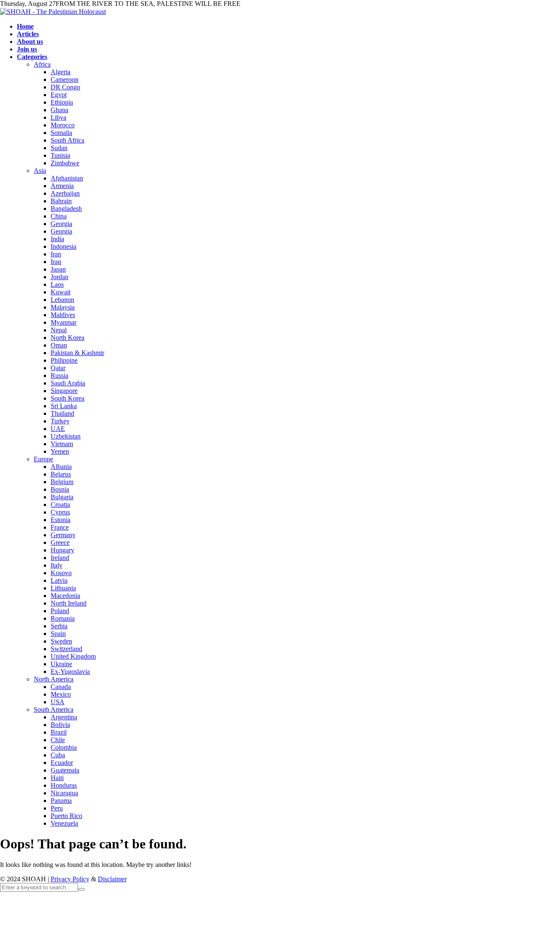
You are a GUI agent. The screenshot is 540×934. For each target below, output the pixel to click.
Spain (58, 633)
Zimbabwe (65, 163)
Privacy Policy (70, 879)
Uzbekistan (66, 436)
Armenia (62, 185)
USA (58, 701)
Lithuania (63, 588)
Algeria (60, 71)
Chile (58, 739)
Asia (40, 170)
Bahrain (61, 201)
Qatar (58, 367)
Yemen (60, 451)
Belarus (61, 474)
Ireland (60, 557)
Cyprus (60, 512)
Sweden (61, 641)
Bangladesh (66, 208)
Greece (60, 542)
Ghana (59, 109)
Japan (58, 269)
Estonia (60, 519)
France (60, 527)
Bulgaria (62, 497)
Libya (58, 117)
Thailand (62, 413)
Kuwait (60, 292)
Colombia (64, 747)
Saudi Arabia (68, 383)
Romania (63, 618)
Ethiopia (62, 102)
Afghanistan (67, 178)
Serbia (59, 626)
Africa (42, 64)
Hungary (62, 550)
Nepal (59, 330)
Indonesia (63, 246)
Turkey (60, 421)
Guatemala (65, 770)
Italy (56, 565)
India (57, 238)
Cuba (58, 755)
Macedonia (65, 595)
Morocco (63, 125)
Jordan (59, 276)
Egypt (59, 94)
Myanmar (63, 322)
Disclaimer (112, 879)
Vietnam (62, 443)
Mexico (61, 694)
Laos (57, 284)
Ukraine (61, 664)
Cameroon (64, 79)
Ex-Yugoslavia (70, 671)
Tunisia (60, 155)
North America (53, 679)
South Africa (67, 140)
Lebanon (62, 299)
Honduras (64, 785)
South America (53, 709)
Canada (61, 686)
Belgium (62, 481)
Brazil (59, 732)
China (59, 216)
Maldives (63, 314)
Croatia (60, 504)
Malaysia (63, 307)
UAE (58, 428)
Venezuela (64, 823)
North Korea (67, 337)
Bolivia (60, 724)
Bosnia (60, 489)
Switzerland (66, 648)
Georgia (61, 223)
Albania (61, 466)
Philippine (64, 360)
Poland (60, 610)
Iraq (56, 261)
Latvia (59, 580)
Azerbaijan (65, 193)
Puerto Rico (66, 815)
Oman (59, 345)
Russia (59, 375)
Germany (63, 534)
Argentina (64, 717)
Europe (43, 459)
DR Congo (65, 87)
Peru (57, 808)
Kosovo (61, 572)
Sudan (59, 147)
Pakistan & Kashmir (77, 352)
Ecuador (62, 762)
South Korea (67, 398)
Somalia (61, 132)
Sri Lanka (64, 405)
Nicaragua (64, 793)
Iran (56, 254)
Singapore (64, 390)
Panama (61, 800)
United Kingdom (73, 656)
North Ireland (68, 603)
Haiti (57, 777)
